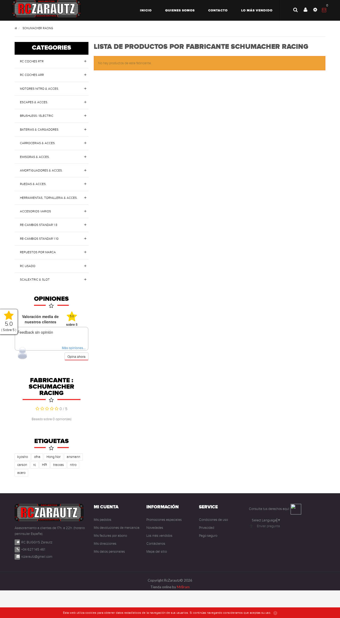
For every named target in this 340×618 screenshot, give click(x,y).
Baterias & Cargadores (39, 129)
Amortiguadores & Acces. (41, 170)
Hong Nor (53, 457)
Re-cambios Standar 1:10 (39, 239)
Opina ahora (76, 356)
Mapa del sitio (156, 552)
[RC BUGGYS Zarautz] (46, 8)
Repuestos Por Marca (38, 252)
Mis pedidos (102, 520)
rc (34, 465)
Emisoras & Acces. (35, 157)
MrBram (183, 587)
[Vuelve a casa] (16, 28)
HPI (44, 465)
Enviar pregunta (268, 526)
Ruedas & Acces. (33, 184)
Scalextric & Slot (35, 279)
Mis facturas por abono (110, 536)
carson (22, 465)
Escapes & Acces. (34, 102)
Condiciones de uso (213, 520)
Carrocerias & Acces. (38, 143)
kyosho (22, 457)
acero (21, 473)
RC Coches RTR (32, 61)
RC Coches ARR (32, 75)
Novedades (154, 528)
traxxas (58, 465)
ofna (37, 457)
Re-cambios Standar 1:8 (38, 225)
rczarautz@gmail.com (36, 557)
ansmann (73, 457)
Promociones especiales (164, 520)
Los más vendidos (159, 536)
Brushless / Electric (36, 116)
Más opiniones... (74, 347)
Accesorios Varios (35, 211)
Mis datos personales (109, 552)
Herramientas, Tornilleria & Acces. (49, 198)
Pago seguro (208, 536)
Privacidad (206, 528)
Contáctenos (155, 544)
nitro (73, 465)
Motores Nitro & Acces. (39, 89)
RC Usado (27, 266)
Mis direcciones (105, 544)
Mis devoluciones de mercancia (116, 528)
